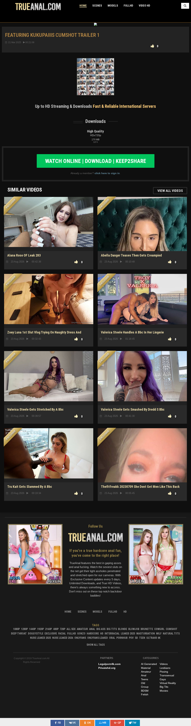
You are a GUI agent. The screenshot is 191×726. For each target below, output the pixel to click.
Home (83, 5)
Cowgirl (159, 629)
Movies (164, 690)
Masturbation (145, 633)
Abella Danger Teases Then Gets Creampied (131, 255)
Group (144, 686)
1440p (32, 629)
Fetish (144, 694)
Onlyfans (80, 637)
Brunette (147, 629)
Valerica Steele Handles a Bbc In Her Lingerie (132, 332)
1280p (24, 629)
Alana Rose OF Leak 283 (24, 255)
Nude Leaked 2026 (62, 637)
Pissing (164, 671)
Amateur (82, 629)
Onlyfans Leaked (97, 637)
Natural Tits (171, 633)
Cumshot (171, 629)
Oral (112, 637)
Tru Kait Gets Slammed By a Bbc (29, 487)
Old (143, 683)
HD (49, 238)
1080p (16, 629)
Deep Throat (19, 633)
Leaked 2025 (128, 633)
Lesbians (165, 667)
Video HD (144, 5)
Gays (163, 679)
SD (142, 238)
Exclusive (51, 633)
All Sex (71, 629)
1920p (40, 629)
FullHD (128, 5)
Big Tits (112, 629)
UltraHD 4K (153, 637)
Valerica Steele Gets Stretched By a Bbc (35, 409)
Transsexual (167, 675)
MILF (159, 633)
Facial (62, 633)
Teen (142, 637)
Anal (92, 629)
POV (131, 637)
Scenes (97, 5)
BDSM (144, 690)
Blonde (122, 629)
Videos (164, 663)
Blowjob (133, 629)
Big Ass (100, 629)
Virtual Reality (168, 683)
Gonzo (81, 633)
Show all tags (96, 644)
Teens (144, 679)
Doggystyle (35, 633)
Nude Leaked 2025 (40, 637)
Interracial (112, 633)
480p (56, 629)
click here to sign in (107, 173)
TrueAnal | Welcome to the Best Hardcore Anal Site (38, 6)
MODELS (113, 5)
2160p (48, 629)
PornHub (122, 637)
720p (62, 629)
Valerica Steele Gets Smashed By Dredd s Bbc (133, 409)
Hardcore (93, 633)
